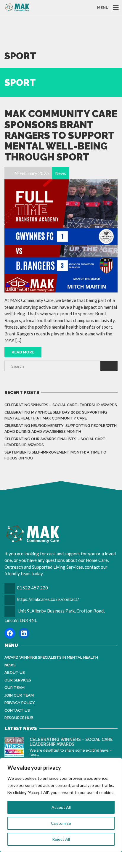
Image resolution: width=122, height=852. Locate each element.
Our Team (14, 687)
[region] (61, 805)
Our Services (17, 680)
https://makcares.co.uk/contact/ (48, 599)
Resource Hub (18, 718)
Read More (23, 352)
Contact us (17, 710)
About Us (14, 672)
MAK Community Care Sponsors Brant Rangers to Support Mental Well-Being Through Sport (60, 135)
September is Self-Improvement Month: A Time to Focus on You (55, 455)
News (10, 665)
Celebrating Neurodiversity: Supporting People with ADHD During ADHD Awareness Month (60, 428)
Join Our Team (19, 695)
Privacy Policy (19, 702)
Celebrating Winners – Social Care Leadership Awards (60, 405)
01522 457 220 (32, 587)
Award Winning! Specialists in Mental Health (51, 657)
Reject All (61, 839)
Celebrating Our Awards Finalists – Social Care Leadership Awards (54, 442)
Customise (61, 823)
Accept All (61, 807)
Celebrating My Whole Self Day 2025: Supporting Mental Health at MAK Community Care (55, 415)
